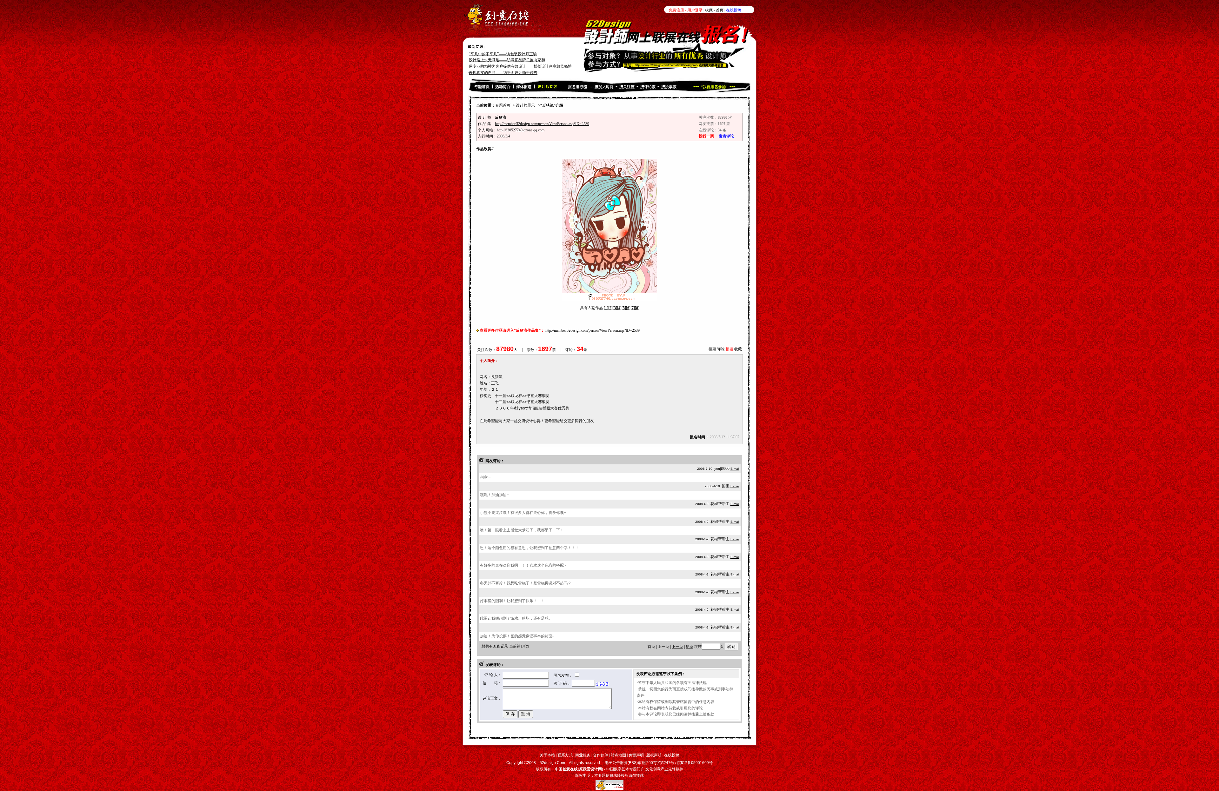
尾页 (689, 646)
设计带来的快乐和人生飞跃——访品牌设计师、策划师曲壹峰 (520, 72)
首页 (719, 10)
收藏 (709, 10)
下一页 (677, 646)
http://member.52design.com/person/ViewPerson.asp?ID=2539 (542, 124)
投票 (712, 349)
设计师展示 (525, 105)
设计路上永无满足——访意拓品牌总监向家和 (507, 54)
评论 (721, 349)
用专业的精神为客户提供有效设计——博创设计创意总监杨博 (520, 60)
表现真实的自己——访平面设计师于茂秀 (503, 66)
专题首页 (502, 105)
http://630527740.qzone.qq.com (520, 130)
